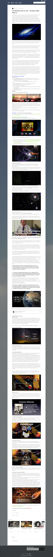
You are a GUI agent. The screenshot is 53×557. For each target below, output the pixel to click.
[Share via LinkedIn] (16, 512)
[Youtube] (30, 554)
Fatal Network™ (30, 555)
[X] (25, 554)
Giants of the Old (11, 528)
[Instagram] (27, 554)
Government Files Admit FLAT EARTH (38, 528)
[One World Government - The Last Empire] (26, 524)
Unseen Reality (14, 510)
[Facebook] (22, 554)
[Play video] (26, 32)
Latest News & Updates (30, 547)
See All (44, 519)
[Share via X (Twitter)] (14, 512)
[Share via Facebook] (12, 512)
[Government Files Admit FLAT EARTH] (39, 524)
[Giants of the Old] (14, 524)
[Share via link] (18, 512)
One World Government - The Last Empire (26, 528)
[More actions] (40, 8)
